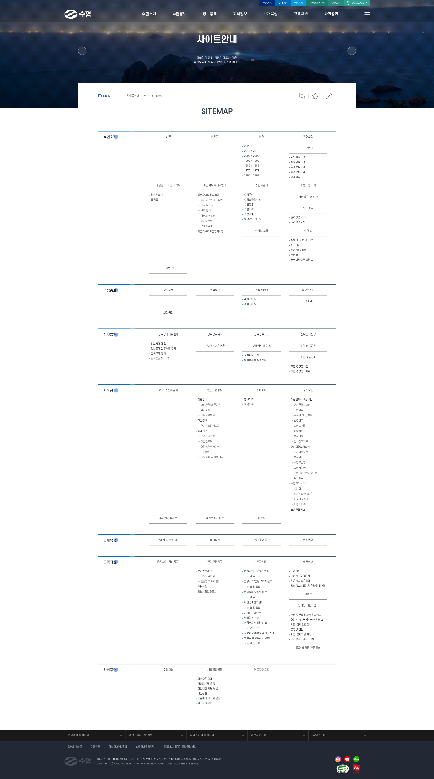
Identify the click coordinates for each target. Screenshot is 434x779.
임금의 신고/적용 (303, 415)
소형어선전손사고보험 (306, 473)
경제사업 (295, 177)
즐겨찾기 (315, 96)
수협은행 (267, 3)
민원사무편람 (208, 576)
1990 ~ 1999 (251, 160)
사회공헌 (109, 670)
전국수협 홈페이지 (78, 735)
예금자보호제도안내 (214, 185)
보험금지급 (300, 467)
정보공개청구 (308, 334)
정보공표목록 (215, 334)
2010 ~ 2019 (251, 150)
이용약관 (295, 571)
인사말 (215, 136)
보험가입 (298, 410)
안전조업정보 (215, 390)
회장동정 (168, 312)
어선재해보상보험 (300, 446)
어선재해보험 (301, 452)
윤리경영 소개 (298, 217)
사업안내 (308, 148)
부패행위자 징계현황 (255, 360)
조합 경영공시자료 (300, 371)
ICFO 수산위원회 (168, 390)
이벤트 (308, 594)
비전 (168, 136)
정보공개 (109, 335)
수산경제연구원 (317, 3)
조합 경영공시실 (299, 366)
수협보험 (282, 3)
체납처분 (298, 431)
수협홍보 (109, 290)
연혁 (261, 136)
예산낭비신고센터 (253, 602)
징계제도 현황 (251, 355)
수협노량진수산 (252, 199)
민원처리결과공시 (207, 591)
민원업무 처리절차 (210, 581)
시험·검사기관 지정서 (302, 634)
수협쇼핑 (298, 3)
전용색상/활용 (298, 249)
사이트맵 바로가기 (367, 14)
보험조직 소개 (298, 483)
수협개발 (249, 214)
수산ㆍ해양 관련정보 (141, 735)
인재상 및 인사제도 (168, 540)
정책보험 (308, 390)
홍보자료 (249, 399)
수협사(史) (261, 290)
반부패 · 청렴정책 (215, 345)
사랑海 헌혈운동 (206, 683)
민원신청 (202, 586)
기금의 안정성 (208, 215)
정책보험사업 (298, 172)
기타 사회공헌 (205, 703)
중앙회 (297, 488)
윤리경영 (308, 208)
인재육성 (109, 540)
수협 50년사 (250, 304)
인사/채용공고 (261, 540)
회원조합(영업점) (303, 494)
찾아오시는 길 (75, 746)
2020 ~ (248, 146)
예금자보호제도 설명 (212, 200)
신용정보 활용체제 (300, 580)
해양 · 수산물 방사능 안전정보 (307, 619)
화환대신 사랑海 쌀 (208, 688)
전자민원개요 (205, 571)
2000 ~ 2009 (251, 155)
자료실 (261, 518)
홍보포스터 (308, 290)
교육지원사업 (298, 157)
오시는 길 (168, 268)
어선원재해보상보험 (301, 399)
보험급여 (298, 436)
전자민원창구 (215, 561)
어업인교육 (206, 441)
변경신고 (298, 420)
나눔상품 (202, 693)
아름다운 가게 (205, 678)
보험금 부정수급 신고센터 (258, 638)
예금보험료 (206, 221)
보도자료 (168, 290)
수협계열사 (261, 185)
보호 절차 (206, 210)
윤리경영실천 (298, 222)
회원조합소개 (308, 185)
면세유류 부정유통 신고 (256, 592)
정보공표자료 (261, 334)
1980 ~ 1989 (251, 165)
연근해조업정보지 (210, 425)
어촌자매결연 (261, 669)
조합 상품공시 (308, 345)
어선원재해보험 (302, 404)
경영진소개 (157, 194)
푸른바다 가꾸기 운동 (209, 698)
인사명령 (308, 540)
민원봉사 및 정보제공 (212, 457)
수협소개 (109, 137)
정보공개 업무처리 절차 (163, 348)
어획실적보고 (208, 415)
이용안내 (202, 399)
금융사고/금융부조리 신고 (258, 581)
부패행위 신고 (251, 617)
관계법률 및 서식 (160, 358)
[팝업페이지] (352, 51)
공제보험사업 (298, 167)
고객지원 (109, 562)
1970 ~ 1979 (251, 170)
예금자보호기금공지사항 (211, 231)
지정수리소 (300, 504)
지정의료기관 (301, 499)
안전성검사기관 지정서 (303, 639)
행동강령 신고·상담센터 (256, 571)
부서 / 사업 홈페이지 (202, 735)
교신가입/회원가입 (211, 404)
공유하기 (329, 96)
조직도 (154, 199)
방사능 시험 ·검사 (308, 605)
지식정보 (109, 391)
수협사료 (249, 209)
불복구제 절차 (158, 353)
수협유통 (249, 204)
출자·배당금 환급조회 (308, 647)
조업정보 (202, 420)
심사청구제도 (301, 441)
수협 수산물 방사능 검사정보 (306, 614)
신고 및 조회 (253, 576)
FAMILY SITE (319, 735)
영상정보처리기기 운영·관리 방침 (308, 585)
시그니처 (295, 245)
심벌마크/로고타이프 (302, 240)
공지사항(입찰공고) (168, 561)
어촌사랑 (336, 3)
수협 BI (294, 254)
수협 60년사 (250, 299)
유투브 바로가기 (347, 759)
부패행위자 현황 (261, 345)
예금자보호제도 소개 (209, 194)
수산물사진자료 (215, 518)
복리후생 (215, 540)
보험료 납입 (300, 425)
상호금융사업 (298, 162)
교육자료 (249, 404)
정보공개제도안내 (168, 334)
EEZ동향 (205, 452)
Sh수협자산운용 (253, 219)
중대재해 (262, 390)
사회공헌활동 (215, 669)
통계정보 (202, 431)
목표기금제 (206, 226)
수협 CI (308, 230)
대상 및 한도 (207, 205)
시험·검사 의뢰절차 (301, 624)
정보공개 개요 (158, 343)
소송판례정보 (298, 509)
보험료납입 (300, 462)
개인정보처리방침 (300, 575)
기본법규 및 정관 (308, 197)
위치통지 (205, 410)
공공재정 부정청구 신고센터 (259, 633)
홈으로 (110, 95)
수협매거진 (308, 301)
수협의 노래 (261, 230)
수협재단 (168, 669)
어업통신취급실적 (210, 446)
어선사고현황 (208, 436)
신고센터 (262, 561)
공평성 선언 (297, 629)
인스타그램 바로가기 (338, 759)
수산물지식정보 (168, 518)
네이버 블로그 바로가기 (356, 759)
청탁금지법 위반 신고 (255, 622)
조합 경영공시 (308, 357)
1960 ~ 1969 (251, 175)
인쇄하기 (302, 96)
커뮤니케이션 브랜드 (302, 259)
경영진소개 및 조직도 (168, 185)
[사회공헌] (82, 51)
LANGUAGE (358, 2)
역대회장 (308, 136)
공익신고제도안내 (253, 613)
